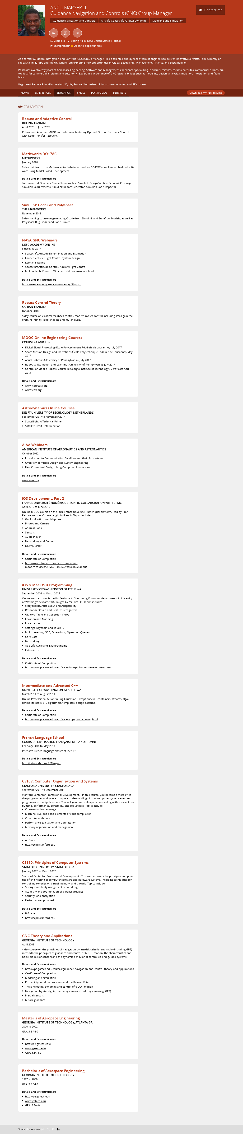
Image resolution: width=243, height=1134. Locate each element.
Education (33, 106)
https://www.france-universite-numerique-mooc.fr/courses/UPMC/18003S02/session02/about (56, 564)
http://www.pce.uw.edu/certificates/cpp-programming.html (61, 719)
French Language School (43, 737)
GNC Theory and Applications (47, 935)
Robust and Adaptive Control (47, 118)
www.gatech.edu (35, 1048)
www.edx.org (33, 390)
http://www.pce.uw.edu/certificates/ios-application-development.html (68, 667)
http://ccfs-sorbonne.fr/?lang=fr (41, 763)
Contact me (212, 10)
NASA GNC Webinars (39, 240)
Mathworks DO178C (39, 153)
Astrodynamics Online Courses (48, 408)
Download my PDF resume (205, 92)
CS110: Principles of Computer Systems (55, 862)
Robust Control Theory (41, 302)
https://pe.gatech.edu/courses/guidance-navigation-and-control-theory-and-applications (79, 969)
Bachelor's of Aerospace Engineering (53, 1070)
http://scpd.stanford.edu (40, 844)
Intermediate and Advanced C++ (50, 685)
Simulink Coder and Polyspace (48, 205)
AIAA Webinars (34, 444)
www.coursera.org (36, 385)
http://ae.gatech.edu (37, 1096)
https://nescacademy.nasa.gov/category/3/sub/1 (51, 284)
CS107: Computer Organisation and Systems (60, 781)
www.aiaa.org (30, 480)
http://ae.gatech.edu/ (38, 1044)
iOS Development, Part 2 (43, 498)
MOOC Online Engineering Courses (52, 337)
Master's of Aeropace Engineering (51, 1018)
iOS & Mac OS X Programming (47, 585)
